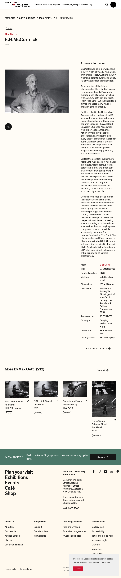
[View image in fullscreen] (8, 126)
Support (38, 527)
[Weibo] (117, 471)
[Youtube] (105, 471)
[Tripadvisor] (111, 471)
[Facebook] (93, 471)
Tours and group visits (102, 535)
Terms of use (26, 569)
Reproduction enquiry (96, 348)
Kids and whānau (71, 527)
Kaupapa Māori (12, 535)
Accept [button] (78, 569)
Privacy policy (11, 569)
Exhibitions (16, 477)
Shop (10, 493)
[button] (17, 409)
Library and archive (14, 544)
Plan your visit (19, 472)
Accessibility (98, 531)
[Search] (107, 5)
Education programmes (74, 531)
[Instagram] (99, 471)
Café (10, 488)
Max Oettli (11, 34)
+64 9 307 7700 (71, 508)
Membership (40, 535)
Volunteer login (99, 540)
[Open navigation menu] (113, 5)
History (8, 540)
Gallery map (98, 527)
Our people (10, 531)
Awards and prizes (72, 535)
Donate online (41, 531)
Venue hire (97, 549)
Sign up (101, 457)
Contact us (97, 553)
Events (12, 482)
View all (101, 370)
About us (9, 527)
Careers (96, 544)
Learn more (105, 562)
